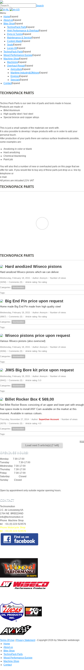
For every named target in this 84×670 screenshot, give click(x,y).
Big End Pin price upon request (34, 301)
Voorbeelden (18, 287)
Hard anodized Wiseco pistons (33, 266)
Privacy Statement (25, 640)
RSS (82, 441)
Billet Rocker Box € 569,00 (29, 399)
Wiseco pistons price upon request (37, 335)
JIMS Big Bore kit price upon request (39, 370)
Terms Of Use (7, 640)
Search (40, 5)
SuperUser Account (49, 419)
